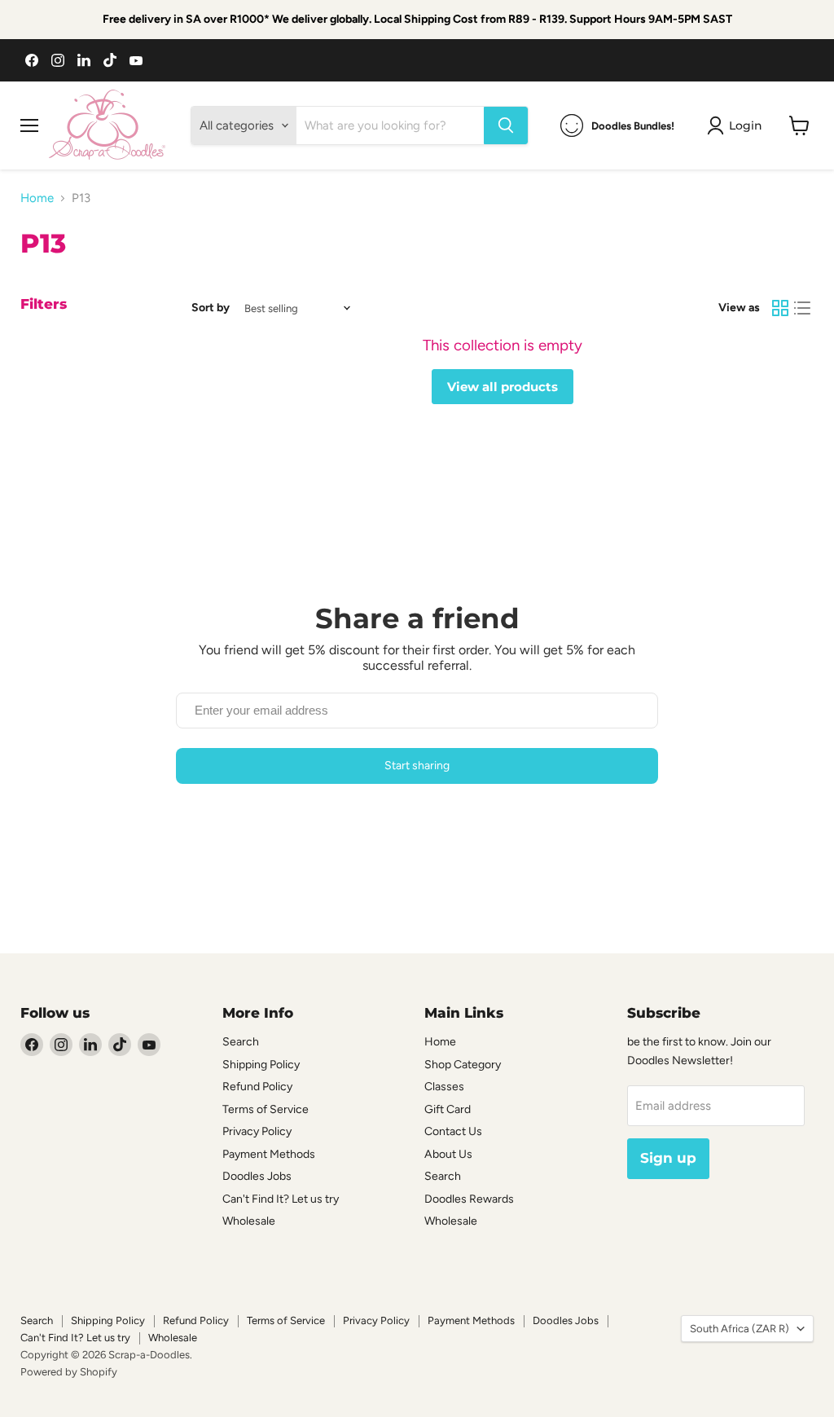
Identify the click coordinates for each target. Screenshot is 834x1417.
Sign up (668, 1158)
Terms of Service (265, 1109)
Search (240, 1042)
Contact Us (453, 1131)
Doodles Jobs (257, 1176)
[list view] (803, 308)
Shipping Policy (261, 1065)
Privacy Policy (257, 1131)
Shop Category (462, 1065)
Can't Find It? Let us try (280, 1199)
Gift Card (447, 1109)
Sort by (210, 308)
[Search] (506, 125)
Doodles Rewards (469, 1199)
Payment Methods (268, 1154)
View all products (502, 386)
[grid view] (780, 308)
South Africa (739, 1328)
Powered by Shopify (68, 1372)
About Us (448, 1154)
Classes (444, 1087)
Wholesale (248, 1221)
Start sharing (417, 765)
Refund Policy (257, 1087)
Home (37, 198)
